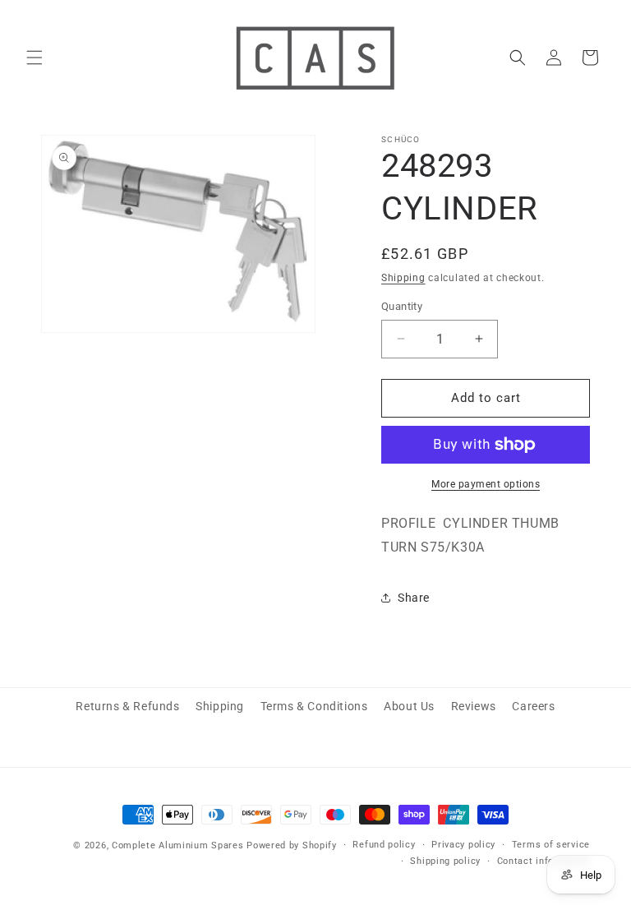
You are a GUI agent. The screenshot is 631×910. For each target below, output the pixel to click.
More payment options (485, 484)
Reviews (473, 706)
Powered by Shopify (291, 845)
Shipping (403, 278)
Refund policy (383, 844)
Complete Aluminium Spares (178, 845)
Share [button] (414, 597)
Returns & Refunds (127, 706)
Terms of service (551, 844)
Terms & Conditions (314, 706)
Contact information (543, 861)
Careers (533, 706)
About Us (409, 706)
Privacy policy (463, 844)
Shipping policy (445, 861)
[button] (34, 57)
